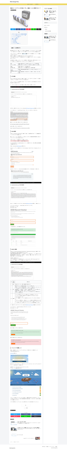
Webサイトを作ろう (13, 410)
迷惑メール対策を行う (14, 38)
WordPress (45, 27)
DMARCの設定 (14, 42)
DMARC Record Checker (29, 304)
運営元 (56, 446)
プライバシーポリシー (52, 446)
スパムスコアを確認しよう (16, 43)
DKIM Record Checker (29, 203)
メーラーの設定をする (15, 37)
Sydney (46, 29)
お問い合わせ (43, 446)
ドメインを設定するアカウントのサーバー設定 (19, 35)
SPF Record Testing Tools (30, 108)
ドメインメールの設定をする (16, 36)
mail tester (12, 353)
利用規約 (47, 446)
